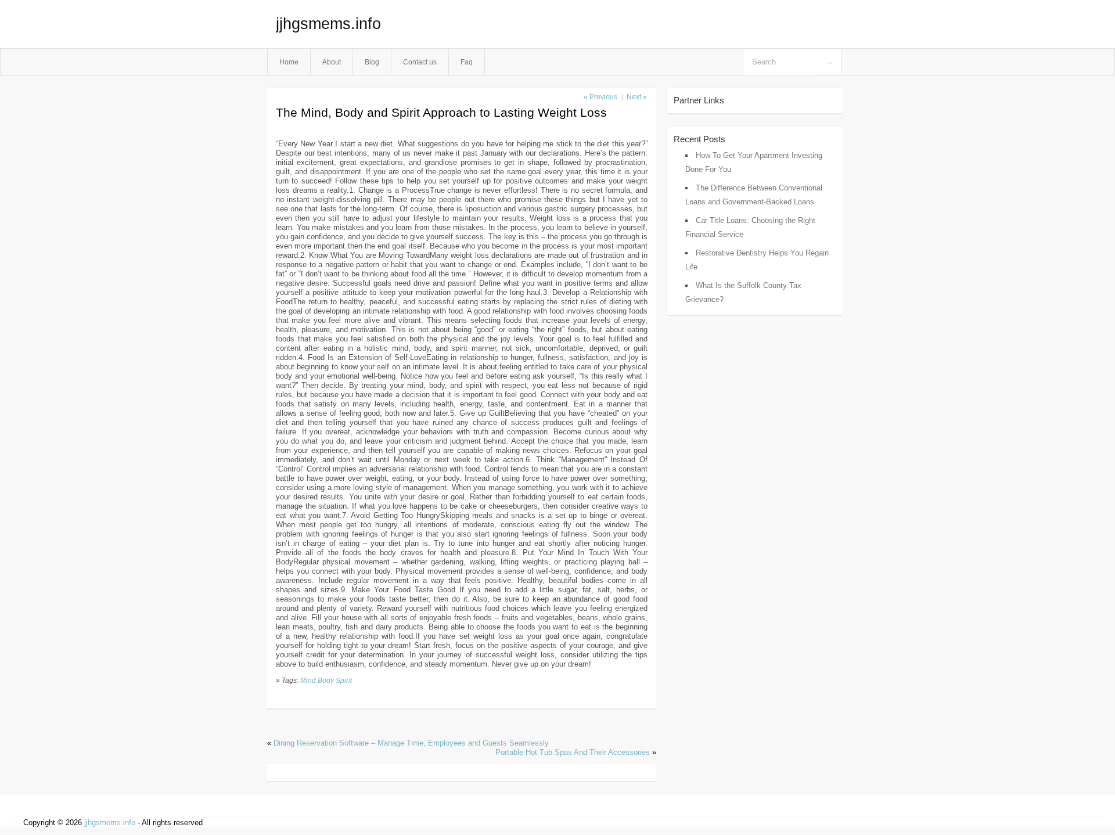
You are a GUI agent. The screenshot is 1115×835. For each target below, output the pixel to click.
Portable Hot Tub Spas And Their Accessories (572, 752)
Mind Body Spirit (326, 680)
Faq (467, 62)
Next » (637, 97)
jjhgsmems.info (328, 24)
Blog (372, 62)
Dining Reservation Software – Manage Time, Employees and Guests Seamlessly (411, 743)
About (331, 62)
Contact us (420, 62)
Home (288, 62)
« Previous (600, 97)
